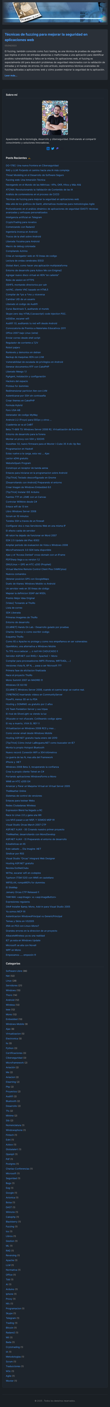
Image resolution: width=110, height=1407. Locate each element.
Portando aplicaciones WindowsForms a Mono (31, 776)
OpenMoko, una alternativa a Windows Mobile (31, 646)
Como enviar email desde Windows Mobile (29, 733)
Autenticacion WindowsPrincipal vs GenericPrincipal (34, 916)
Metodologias (13, 1356)
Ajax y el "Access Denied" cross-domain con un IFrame (35, 554)
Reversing (11, 1255)
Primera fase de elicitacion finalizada (26, 670)
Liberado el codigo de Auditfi (22, 304)
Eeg (8, 1187)
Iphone (9, 1293)
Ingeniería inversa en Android (21, 231)
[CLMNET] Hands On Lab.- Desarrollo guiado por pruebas (37, 627)
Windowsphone (14, 1130)
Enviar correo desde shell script (23, 337)
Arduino (10, 1289)
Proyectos (11, 1091)
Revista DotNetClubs (17, 868)
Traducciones (13, 1366)
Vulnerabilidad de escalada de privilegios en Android (34, 361)
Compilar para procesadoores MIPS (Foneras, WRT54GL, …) (38, 660)
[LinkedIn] (48, 149)
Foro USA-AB (13, 410)
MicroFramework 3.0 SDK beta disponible (28, 549)
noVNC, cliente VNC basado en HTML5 (27, 289)
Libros (9, 1236)
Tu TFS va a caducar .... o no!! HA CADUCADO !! (32, 651)
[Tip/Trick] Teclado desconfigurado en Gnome (31, 477)
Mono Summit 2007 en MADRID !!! (24, 680)
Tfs (7, 1110)
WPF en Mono (13, 950)
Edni (8, 1139)
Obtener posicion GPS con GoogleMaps (27, 578)
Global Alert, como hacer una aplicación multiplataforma (36, 265)
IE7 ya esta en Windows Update (23, 940)
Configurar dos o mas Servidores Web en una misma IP (36, 525)
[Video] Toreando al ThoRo (20, 603)
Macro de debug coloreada (20, 246)
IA (7, 1351)
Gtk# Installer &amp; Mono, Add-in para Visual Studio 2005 (38, 906)
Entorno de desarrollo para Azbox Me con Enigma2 (34, 270)
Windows (11, 990)
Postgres (10, 1163)
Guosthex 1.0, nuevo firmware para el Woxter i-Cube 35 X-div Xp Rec (43, 443)
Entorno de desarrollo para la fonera (25, 434)
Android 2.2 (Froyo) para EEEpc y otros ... (29, 419)
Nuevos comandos (16, 574)
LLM (8, 1265)
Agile (8, 1375)
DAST (9, 1207)
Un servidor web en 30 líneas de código (27, 588)
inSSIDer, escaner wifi (17, 318)
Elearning (11, 1081)
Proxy (9, 1298)
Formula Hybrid (14, 405)
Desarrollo (11, 1106)
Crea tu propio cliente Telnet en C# (25, 771)
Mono (9, 1014)
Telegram (11, 1318)
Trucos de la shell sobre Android (23, 236)
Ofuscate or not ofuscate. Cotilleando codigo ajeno (34, 718)
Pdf (8, 1159)
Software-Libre (14, 970)
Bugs (8, 1183)
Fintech (10, 1134)
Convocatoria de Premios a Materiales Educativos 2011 (36, 328)
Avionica (10, 1197)
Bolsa (9, 1202)
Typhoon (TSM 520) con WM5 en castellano (30, 877)
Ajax (8, 1028)
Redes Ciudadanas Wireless (21, 805)
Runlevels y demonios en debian (23, 352)
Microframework (15, 1062)
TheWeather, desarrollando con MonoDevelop (30, 834)
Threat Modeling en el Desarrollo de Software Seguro (35, 175)
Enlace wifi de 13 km (17, 506)
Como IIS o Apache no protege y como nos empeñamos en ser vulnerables (46, 641)
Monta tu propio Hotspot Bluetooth (25, 747)
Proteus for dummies (17, 386)
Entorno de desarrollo (18, 622)
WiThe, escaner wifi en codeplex (23, 872)
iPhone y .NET (13, 762)
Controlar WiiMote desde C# (21, 501)
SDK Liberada (13, 612)
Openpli (10, 1154)
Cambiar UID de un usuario (20, 299)
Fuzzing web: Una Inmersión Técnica (25, 179)
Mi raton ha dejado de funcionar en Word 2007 (31, 535)
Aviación (10, 1067)
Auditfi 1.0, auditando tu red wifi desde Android (31, 323)
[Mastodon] (57, 149)
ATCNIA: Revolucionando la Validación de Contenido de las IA (39, 189)
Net (8, 975)
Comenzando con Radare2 (20, 226)
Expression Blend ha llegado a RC (24, 810)
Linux (9, 980)
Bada (8, 1342)
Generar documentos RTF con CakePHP (27, 366)
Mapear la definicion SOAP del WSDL (26, 593)
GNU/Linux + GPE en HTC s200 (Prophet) (28, 564)
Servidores (11, 985)
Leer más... (11, 75)
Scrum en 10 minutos (17, 516)
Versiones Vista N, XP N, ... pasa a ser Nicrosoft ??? (33, 665)
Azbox (9, 1144)
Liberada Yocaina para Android (23, 241)
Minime (10, 1115)
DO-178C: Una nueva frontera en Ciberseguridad (32, 165)
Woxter (10, 1380)
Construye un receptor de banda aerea (27, 468)
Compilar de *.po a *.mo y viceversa (25, 294)
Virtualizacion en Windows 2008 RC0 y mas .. (30, 728)
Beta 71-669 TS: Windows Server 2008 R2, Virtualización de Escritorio (44, 429)
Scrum (9, 1361)
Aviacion (10, 1077)
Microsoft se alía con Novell (21, 945)
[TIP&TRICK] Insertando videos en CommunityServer (34, 694)
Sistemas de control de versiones (24, 795)
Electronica (12, 1038)
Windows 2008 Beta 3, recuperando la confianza (32, 766)
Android (10, 999)
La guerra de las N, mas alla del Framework (29, 757)
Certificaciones (14, 1053)
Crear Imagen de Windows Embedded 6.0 (28, 487)
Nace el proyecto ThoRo (19, 675)
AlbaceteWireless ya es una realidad (25, 935)
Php (8, 1086)
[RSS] (29, 158)
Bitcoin (9, 1327)
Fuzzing (10, 1226)
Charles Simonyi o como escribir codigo (27, 631)
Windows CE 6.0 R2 (16, 684)
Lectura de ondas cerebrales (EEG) (25, 260)
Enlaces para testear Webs (20, 800)
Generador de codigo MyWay (22, 414)
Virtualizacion (13, 1033)
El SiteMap (11, 887)
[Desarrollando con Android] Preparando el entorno (34, 482)
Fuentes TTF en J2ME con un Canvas (26, 496)
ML (7, 1245)
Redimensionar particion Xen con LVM (26, 390)
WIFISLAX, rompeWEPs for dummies (25, 882)
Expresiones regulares (18, 901)
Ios (7, 1231)
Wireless (10, 1004)
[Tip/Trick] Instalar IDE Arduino (22, 492)
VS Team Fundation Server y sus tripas (27, 709)
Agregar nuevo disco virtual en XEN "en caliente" (32, 275)
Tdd (8, 1279)
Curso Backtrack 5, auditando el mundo (27, 308)
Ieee (8, 1009)
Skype (9, 1313)
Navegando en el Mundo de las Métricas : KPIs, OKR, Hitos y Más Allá (43, 184)
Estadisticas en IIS (15, 843)
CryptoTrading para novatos (21, 222)
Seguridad (11, 1178)
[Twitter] (52, 149)
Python (9, 1048)
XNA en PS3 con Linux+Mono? (22, 925)
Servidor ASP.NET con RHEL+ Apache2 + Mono (31, 655)
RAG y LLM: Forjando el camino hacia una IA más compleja (37, 170)
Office (9, 1274)
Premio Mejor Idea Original (20, 598)
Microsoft (11, 1173)
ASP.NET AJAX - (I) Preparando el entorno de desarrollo (36, 839)
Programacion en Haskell (19, 448)
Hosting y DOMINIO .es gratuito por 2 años (29, 704)
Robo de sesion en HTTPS (20, 280)
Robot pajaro (13, 347)
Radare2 (10, 1332)
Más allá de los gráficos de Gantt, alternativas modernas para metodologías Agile (50, 203)
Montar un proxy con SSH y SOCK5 (25, 439)
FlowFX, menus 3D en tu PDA (21, 699)
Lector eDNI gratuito (17, 458)
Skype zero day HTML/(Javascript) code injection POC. (36, 313)
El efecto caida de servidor (20, 530)
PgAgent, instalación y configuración (26, 376)
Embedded (12, 1019)
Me (7, 1072)
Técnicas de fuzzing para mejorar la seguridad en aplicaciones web (42, 199)
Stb (8, 1120)
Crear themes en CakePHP (20, 400)
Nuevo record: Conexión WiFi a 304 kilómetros (31, 752)
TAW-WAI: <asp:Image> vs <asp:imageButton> (31, 897)
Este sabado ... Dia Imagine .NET (23, 848)
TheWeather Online (16, 791)
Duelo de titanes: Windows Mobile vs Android (30, 583)
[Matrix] (61, 149)
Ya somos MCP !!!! (15, 911)
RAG (8, 1250)
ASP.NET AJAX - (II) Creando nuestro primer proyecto (35, 829)
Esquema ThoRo (14, 636)
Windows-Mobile (15, 1024)
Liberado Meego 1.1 (16, 371)
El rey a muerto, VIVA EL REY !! (23, 723)
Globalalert (12, 1149)
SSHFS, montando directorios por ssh (26, 284)
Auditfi (9, 1096)
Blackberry (11, 1221)
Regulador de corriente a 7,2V (22, 342)
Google (10, 1192)
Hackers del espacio (17, 381)
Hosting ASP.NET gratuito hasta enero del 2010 (31, 737)
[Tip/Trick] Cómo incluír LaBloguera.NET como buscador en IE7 (40, 742)
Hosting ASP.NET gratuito (20, 863)
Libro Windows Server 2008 (21, 511)
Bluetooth (11, 1101)
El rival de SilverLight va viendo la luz (26, 713)
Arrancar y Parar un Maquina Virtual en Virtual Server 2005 (38, 786)
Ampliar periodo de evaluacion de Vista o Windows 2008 (37, 545)
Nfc (8, 1303)
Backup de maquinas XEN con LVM (25, 357)
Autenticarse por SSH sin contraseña (26, 395)
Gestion (10, 1241)
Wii (7, 1337)
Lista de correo (14, 607)
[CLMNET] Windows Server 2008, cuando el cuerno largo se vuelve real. (45, 689)
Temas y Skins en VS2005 (20, 921)
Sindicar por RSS (15, 853)
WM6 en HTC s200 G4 (18, 781)
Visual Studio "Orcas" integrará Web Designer (30, 858)
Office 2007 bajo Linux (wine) (22, 332)
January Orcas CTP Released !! (22, 892)
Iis (7, 1043)
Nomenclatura (13, 1125)
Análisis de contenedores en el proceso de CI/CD (32, 194)
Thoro (9, 995)
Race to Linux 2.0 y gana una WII (23, 815)
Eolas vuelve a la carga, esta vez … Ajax (27, 453)
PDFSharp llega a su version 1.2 (23, 559)
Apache (10, 1260)
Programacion (13, 1308)
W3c (8, 1371)
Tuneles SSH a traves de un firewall (25, 520)
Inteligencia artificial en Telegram (24, 217)
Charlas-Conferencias (17, 1168)
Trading (10, 1322)
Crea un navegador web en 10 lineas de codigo (31, 255)
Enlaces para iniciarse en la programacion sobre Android (36, 472)
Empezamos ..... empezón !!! (21, 954)
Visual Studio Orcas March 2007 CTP (26, 824)
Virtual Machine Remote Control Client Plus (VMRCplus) (36, 569)
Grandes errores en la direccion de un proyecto (31, 930)
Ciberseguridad (14, 1057)
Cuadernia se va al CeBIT (19, 424)
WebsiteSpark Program (18, 463)
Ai (7, 1284)
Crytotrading (13, 1347)
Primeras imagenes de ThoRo (22, 617)
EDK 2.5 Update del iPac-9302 (22, 540)
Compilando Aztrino (17, 251)
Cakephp (11, 1216)
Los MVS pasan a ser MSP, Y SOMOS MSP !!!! (30, 819)
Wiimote (10, 1212)
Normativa (11, 1269)
